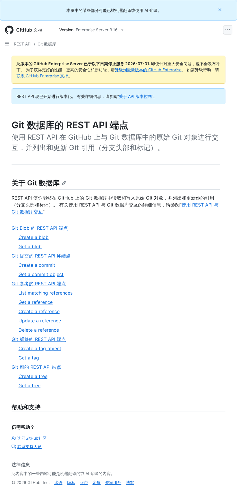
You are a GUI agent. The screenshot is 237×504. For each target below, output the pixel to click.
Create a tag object (39, 348)
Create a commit (36, 265)
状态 (84, 482)
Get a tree (29, 385)
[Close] (220, 9)
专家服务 (113, 482)
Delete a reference (38, 330)
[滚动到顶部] (224, 491)
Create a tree (32, 376)
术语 (58, 482)
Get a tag (28, 358)
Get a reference (35, 302)
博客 (130, 482)
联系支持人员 (29, 446)
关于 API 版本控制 (135, 96)
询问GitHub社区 (32, 438)
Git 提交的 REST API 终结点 (41, 256)
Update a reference (39, 321)
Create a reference (39, 311)
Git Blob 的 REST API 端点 (40, 228)
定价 (96, 482)
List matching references (45, 293)
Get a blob (30, 246)
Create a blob (33, 237)
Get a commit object (41, 274)
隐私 (71, 482)
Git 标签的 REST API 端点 (39, 339)
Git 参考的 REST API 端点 (39, 283)
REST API (23, 43)
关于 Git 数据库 (36, 183)
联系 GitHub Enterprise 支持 (42, 75)
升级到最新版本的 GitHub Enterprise (148, 69)
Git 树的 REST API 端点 (36, 367)
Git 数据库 (47, 43)
